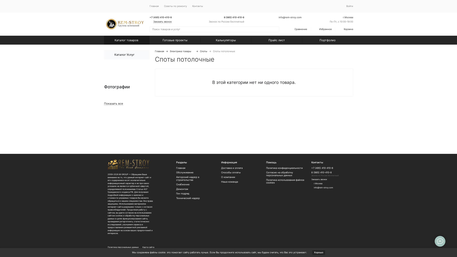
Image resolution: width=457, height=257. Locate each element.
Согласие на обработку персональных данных (279, 174)
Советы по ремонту (175, 6)
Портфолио (328, 40)
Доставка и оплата (232, 168)
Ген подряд (182, 193)
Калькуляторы (226, 40)
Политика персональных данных (123, 247)
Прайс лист (276, 40)
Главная (154, 6)
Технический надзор (188, 198)
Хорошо (318, 252)
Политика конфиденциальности (284, 168)
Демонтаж (182, 189)
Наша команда (229, 181)
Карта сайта (148, 247)
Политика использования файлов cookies (285, 181)
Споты (203, 51)
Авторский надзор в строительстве (187, 178)
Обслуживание (185, 172)
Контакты (197, 6)
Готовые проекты (175, 40)
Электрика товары (180, 51)
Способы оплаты (231, 172)
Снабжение (183, 184)
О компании (228, 177)
